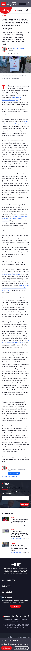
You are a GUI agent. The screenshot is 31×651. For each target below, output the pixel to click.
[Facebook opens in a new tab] (17, 616)
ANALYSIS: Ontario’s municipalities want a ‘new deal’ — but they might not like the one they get (20, 534)
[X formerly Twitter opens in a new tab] (21, 616)
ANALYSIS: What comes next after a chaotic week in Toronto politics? (19, 521)
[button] (15, 564)
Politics (4, 15)
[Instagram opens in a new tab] (28, 616)
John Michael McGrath (18, 48)
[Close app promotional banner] (28, 2)
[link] (8, 54)
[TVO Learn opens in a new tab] (21, 637)
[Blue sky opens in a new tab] (13, 616)
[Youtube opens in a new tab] (25, 616)
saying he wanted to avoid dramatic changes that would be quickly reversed (15, 288)
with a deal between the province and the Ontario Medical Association (14, 218)
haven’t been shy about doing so (11, 274)
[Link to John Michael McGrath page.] (4, 49)
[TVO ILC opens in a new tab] (10, 637)
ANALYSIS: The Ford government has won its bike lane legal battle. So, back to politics (19, 548)
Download (22, 4)
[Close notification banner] (29, 638)
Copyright (7, 625)
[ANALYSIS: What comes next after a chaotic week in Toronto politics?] (5, 519)
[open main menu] (27, 10)
